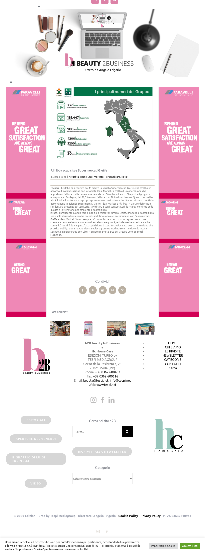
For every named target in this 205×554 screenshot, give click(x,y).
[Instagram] (93, 400)
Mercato (99, 177)
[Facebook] (102, 400)
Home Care (86, 177)
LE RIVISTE (173, 351)
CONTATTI (173, 364)
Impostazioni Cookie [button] (163, 545)
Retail (125, 177)
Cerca (173, 368)
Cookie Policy (128, 516)
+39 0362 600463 (107, 372)
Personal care (112, 177)
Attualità (74, 177)
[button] (53, 329)
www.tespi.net (106, 384)
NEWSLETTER (173, 355)
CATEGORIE (172, 359)
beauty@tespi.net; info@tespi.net (107, 380)
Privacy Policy (151, 516)
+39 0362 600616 (105, 376)
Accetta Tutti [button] (190, 545)
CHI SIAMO (173, 347)
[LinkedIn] (112, 400)
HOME (172, 343)
